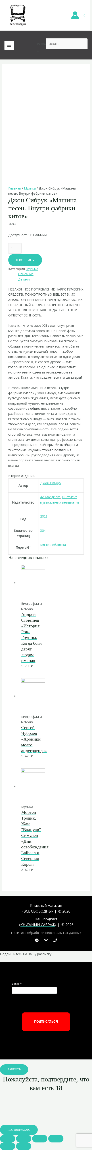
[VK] (46, 940)
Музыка (30, 188)
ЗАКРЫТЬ (14, 1069)
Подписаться (46, 1021)
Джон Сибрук (50, 483)
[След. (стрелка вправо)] (23, 1146)
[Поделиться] (23, 1138)
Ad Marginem (50, 497)
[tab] (51, 274)
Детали (24, 279)
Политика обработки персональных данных (46, 932)
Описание (25, 274)
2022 (43, 516)
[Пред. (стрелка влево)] (7, 1146)
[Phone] (55, 940)
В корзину (25, 260)
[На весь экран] (39, 1138)
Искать (41, 43)
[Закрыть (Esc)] (7, 1138)
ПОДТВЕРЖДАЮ (19, 1129)
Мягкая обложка (53, 544)
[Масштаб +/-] (55, 1138)
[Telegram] (37, 940)
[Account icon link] (75, 15)
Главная (14, 188)
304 (43, 530)
